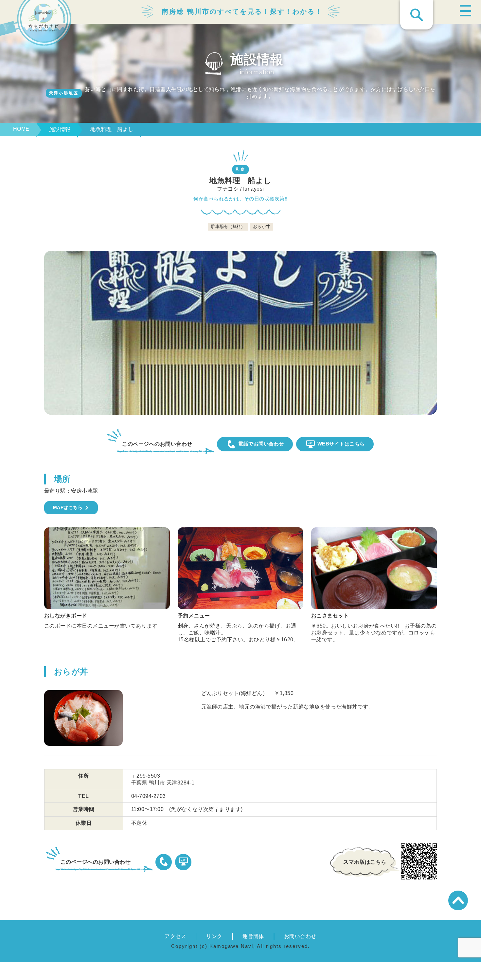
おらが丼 (71, 671)
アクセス (175, 936)
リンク (214, 936)
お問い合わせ (300, 936)
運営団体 (253, 936)
